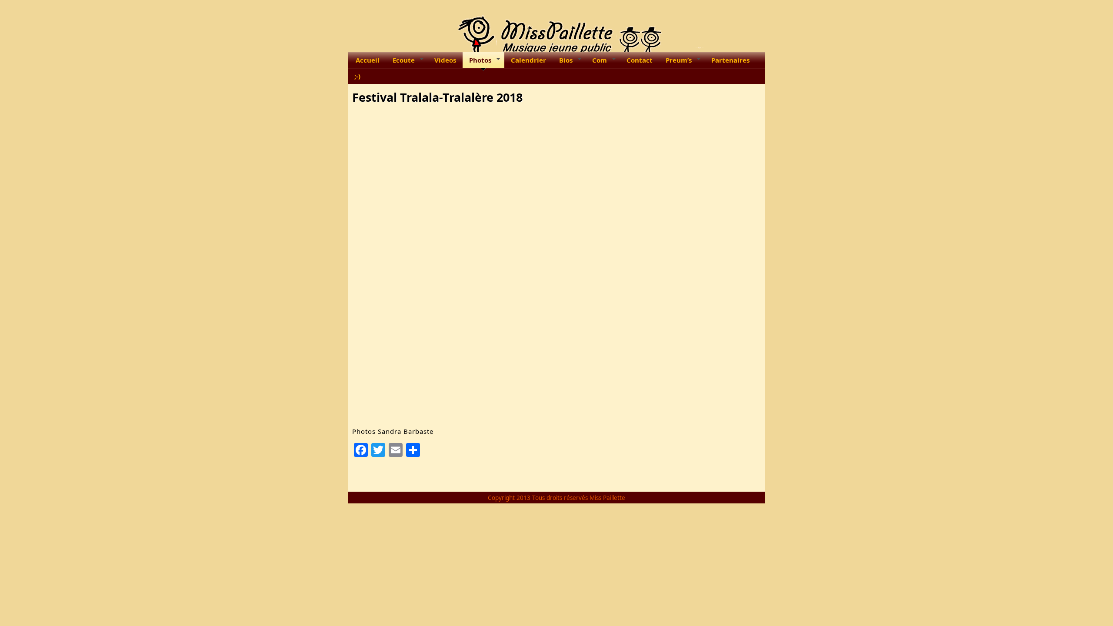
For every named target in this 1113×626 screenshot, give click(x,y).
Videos (445, 60)
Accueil (368, 60)
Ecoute (404, 60)
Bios (566, 60)
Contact (639, 60)
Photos (480, 60)
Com (599, 60)
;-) (357, 76)
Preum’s (679, 60)
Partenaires (730, 60)
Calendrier (528, 60)
